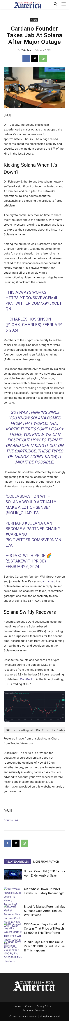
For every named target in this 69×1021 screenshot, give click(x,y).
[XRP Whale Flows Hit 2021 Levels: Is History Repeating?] (13, 896)
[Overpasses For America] (27, 5)
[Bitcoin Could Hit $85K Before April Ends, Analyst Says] (13, 874)
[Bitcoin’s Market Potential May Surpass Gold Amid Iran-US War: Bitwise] (13, 916)
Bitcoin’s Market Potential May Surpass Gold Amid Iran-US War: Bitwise (44, 911)
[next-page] (12, 960)
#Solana (34, 523)
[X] (34, 58)
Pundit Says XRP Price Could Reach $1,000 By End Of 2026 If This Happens (44, 946)
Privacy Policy (44, 1006)
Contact (29, 1006)
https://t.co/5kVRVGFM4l (32, 297)
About (18, 1006)
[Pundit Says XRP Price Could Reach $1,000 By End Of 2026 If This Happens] (13, 951)
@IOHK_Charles (22, 513)
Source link (11, 820)
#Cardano (16, 534)
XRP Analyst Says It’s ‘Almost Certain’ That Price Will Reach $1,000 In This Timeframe (44, 928)
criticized (49, 581)
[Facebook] (26, 58)
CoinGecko (27, 679)
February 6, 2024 (22, 566)
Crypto (34, 20)
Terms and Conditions (34, 1010)
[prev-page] (6, 960)
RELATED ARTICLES (17, 861)
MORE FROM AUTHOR (46, 861)
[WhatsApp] (43, 58)
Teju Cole (26, 50)
